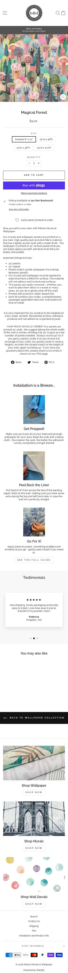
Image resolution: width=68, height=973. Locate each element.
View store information (19, 209)
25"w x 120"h (44, 147)
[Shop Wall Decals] (34, 874)
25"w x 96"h (23, 147)
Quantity (34, 157)
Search (34, 916)
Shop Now (34, 792)
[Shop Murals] (34, 818)
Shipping (34, 926)
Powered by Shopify (34, 970)
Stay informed (33, 946)
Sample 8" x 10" (24, 139)
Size (34, 133)
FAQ (34, 931)
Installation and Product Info (34, 935)
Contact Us (34, 921)
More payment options (34, 193)
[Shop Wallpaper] (34, 763)
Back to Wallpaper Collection (36, 718)
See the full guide (34, 560)
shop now (34, 904)
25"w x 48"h (46, 139)
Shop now (34, 848)
